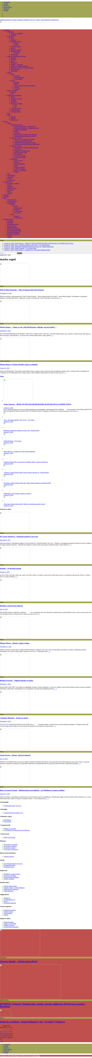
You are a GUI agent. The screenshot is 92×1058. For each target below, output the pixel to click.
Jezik (8, 173)
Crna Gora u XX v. (16, 146)
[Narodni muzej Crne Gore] (12, 806)
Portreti (16, 172)
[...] (77, 411)
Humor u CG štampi (16, 103)
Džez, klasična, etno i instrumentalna (24, 85)
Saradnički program (12, 224)
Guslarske (17, 89)
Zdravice (16, 53)
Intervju (13, 48)
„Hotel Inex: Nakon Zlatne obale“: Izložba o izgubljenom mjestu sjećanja (24, 504)
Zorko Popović (11, 199)
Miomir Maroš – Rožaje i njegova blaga (14, 643)
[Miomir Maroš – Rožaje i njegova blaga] (14, 638)
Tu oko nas (17, 213)
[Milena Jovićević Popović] (9, 925)
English (6, 4)
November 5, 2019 (5, 721)
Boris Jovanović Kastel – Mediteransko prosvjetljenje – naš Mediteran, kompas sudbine (32, 790)
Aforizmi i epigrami (16, 98)
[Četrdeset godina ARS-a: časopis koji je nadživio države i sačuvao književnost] (7, 459)
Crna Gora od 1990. (20, 157)
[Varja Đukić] (8, 913)
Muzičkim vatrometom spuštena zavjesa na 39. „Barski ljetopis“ (22, 430)
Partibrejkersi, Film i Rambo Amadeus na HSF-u (17, 493)
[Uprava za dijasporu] (11, 849)
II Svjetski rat (18, 154)
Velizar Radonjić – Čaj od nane (12, 441)
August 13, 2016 (5, 572)
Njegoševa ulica (11, 188)
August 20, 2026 (8, 463)
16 (11, 1033)
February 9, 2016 (5, 794)
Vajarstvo (13, 59)
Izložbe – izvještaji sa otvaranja (19, 66)
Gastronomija (11, 180)
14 (8, 1033)
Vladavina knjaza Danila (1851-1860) (25, 142)
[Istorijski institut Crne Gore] (9, 865)
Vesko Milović (11, 203)
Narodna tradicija (16, 51)
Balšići (16, 131)
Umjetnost (6, 30)
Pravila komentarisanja (13, 232)
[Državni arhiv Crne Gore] (9, 867)
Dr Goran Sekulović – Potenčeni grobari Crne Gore (19, 537)
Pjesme (13, 80)
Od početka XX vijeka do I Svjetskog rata (26, 147)
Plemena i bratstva (19, 167)
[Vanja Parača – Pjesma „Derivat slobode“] (14, 750)
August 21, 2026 (8, 421)
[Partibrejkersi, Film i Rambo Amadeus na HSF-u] (7, 490)
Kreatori (13, 116)
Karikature (14, 102)
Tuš (15, 107)
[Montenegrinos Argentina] (10, 846)
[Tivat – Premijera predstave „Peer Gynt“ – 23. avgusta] (7, 417)
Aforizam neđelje (16, 111)
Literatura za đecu (16, 41)
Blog (5, 198)
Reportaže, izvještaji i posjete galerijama (22, 67)
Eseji (12, 38)
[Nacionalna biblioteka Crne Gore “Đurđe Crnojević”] (11, 877)
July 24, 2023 (4, 609)
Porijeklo (9, 193)
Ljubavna (17, 209)
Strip (8, 113)
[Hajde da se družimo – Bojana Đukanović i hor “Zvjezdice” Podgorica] (5, 1016)
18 (3, 1035)
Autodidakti (14, 71)
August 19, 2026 (8, 495)
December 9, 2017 (5, 540)
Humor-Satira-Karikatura (14, 95)
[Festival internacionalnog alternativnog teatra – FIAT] (6, 915)
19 (4, 1035)
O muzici (17, 76)
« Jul (1, 1041)
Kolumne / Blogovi (16, 49)
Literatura (13, 40)
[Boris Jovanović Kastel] (12, 874)
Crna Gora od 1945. (20, 155)
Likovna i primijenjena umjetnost (16, 56)
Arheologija (10, 177)
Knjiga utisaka (8, 7)
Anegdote (13, 100)
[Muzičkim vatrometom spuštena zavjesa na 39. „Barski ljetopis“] (7, 427)
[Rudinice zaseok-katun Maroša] (14, 600)
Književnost (10, 36)
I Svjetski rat (17, 149)
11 (2, 1033)
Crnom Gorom (8, 182)
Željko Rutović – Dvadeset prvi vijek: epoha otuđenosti (19, 451)
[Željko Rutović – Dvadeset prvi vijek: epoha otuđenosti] (7, 448)
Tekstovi (13, 118)
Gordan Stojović (12, 201)
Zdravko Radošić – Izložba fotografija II (18, 961)
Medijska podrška (12, 227)
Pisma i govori (18, 160)
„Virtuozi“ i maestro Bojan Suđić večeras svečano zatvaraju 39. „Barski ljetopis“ (26, 472)
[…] (60, 298)
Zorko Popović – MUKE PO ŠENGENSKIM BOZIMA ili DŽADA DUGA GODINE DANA (37, 404)
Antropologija (11, 175)
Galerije (9, 185)
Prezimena (10, 190)
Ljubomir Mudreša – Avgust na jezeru (14, 718)
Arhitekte (13, 35)
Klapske (16, 87)
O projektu (10, 221)
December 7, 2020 (5, 684)
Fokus (2, 376)
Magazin (6, 196)
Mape (16, 165)
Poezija (16, 45)
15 (10, 1033)
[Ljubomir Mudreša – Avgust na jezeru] (14, 713)
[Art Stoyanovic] (9, 922)
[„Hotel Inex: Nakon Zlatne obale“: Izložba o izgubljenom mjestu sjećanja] (7, 501)
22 (10, 1035)
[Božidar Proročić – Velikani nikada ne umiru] (14, 675)
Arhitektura (10, 32)
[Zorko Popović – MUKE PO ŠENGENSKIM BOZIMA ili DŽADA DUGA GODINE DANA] (18, 401)
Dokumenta (14, 159)
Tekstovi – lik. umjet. (17, 64)
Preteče (13, 97)
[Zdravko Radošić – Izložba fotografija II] (20, 956)
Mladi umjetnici (15, 69)
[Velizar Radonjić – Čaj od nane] (7, 438)
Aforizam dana (15, 110)
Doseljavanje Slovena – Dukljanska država (26, 128)
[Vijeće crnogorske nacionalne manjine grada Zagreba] (9, 848)
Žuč (15, 105)
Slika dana (10, 186)
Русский (6, 5)
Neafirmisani (14, 54)
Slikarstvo (13, 58)
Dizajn (13, 61)
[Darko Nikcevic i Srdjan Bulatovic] (14, 887)
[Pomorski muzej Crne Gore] (13, 863)
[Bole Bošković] (8, 891)
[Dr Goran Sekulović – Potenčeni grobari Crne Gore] (14, 531)
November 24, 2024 (5, 293)
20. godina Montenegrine (14, 230)
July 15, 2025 (4, 759)
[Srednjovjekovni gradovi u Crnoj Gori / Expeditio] (13, 813)
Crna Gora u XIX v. (16, 138)
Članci (12, 74)
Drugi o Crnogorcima (20, 170)
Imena (9, 191)
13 (6, 1033)
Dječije (16, 84)
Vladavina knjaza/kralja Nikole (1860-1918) (26, 144)
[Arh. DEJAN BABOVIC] (7, 820)
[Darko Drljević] (9, 856)
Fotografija (14, 63)
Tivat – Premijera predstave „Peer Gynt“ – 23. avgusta (19, 420)
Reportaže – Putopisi (13, 183)
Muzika (9, 72)
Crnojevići (17, 133)
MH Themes (36, 1055)
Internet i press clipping (13, 229)
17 (1, 1035)
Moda (9, 115)
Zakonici (16, 162)
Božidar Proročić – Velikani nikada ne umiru (16, 680)
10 (1, 1033)
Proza (16, 43)
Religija (9, 178)
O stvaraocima (18, 211)
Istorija (9, 123)
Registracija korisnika (13, 234)
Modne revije (14, 120)
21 (8, 1035)
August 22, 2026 (8, 408)
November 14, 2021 (5, 646)
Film (12, 93)
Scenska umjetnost (12, 90)
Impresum (6, 9)
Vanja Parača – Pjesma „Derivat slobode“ (15, 755)
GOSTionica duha (16, 108)
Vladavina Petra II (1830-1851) (23, 141)
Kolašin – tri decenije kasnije (10, 568)
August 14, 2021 (5, 368)
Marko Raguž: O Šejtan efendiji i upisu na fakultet (18, 364)
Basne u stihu (18, 208)
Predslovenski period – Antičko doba (24, 126)
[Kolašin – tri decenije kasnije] (14, 563)
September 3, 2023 (5, 330)
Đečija (16, 206)
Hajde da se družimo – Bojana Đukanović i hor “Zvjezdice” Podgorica (32, 1022)
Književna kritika (16, 46)
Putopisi (16, 216)
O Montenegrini (8, 219)
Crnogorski (7, 2)
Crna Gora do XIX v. (17, 124)
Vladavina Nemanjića (20, 129)
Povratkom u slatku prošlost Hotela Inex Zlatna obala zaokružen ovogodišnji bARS (27, 483)
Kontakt (6, 10)
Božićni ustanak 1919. (20, 152)
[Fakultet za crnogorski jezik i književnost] (17, 830)
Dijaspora (6, 195)
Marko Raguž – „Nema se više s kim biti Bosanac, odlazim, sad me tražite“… (28, 327)
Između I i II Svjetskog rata (22, 151)
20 (6, 1035)
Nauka (5, 121)
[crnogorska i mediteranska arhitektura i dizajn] (7, 821)
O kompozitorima (19, 77)
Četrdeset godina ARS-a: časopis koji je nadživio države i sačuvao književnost (26, 462)
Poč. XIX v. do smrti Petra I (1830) (24, 139)
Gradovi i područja (19, 169)
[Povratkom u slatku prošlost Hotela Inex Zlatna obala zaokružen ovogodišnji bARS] (7, 480)
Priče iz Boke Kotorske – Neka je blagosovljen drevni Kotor (22, 290)
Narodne (16, 82)
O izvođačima (18, 79)
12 (4, 1033)
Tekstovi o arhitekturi (17, 33)
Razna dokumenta (19, 164)
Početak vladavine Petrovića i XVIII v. (25, 136)
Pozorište (13, 92)
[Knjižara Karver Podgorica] (10, 875)
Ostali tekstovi (18, 217)
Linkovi (9, 237)
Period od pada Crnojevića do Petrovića (25, 134)
